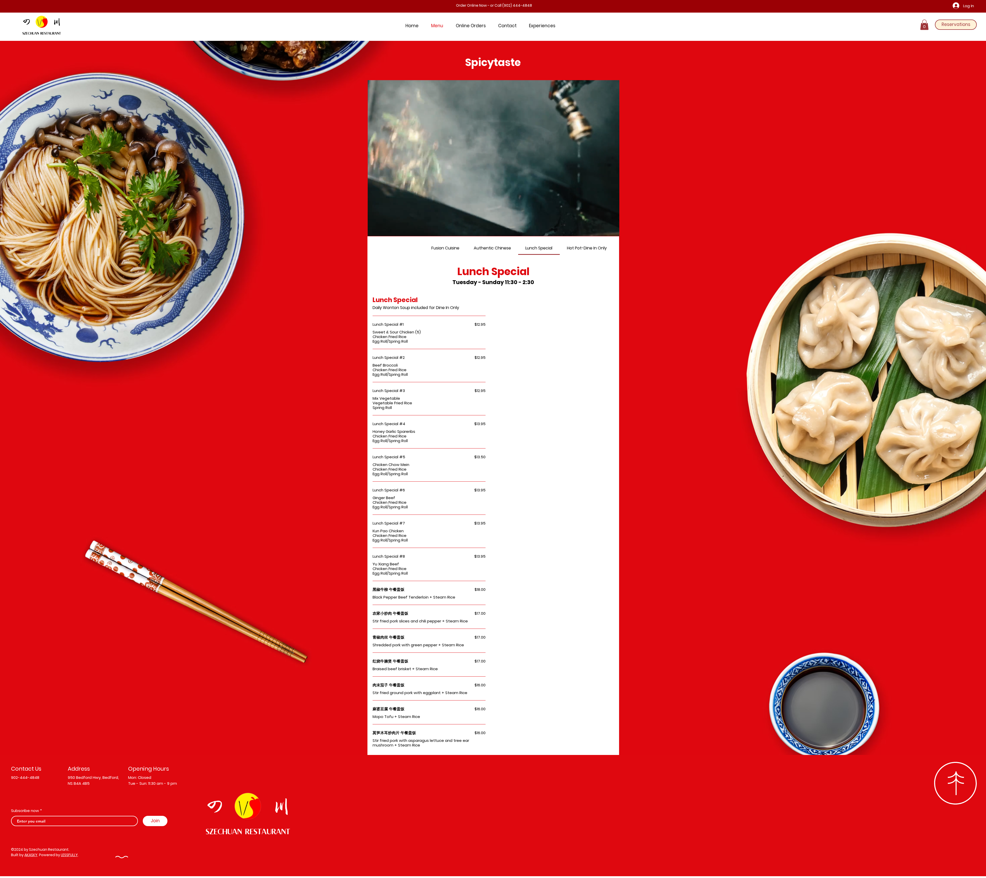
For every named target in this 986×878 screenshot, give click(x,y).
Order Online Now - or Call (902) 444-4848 (494, 5)
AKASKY (30, 854)
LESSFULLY (69, 854)
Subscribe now (25, 810)
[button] (924, 25)
